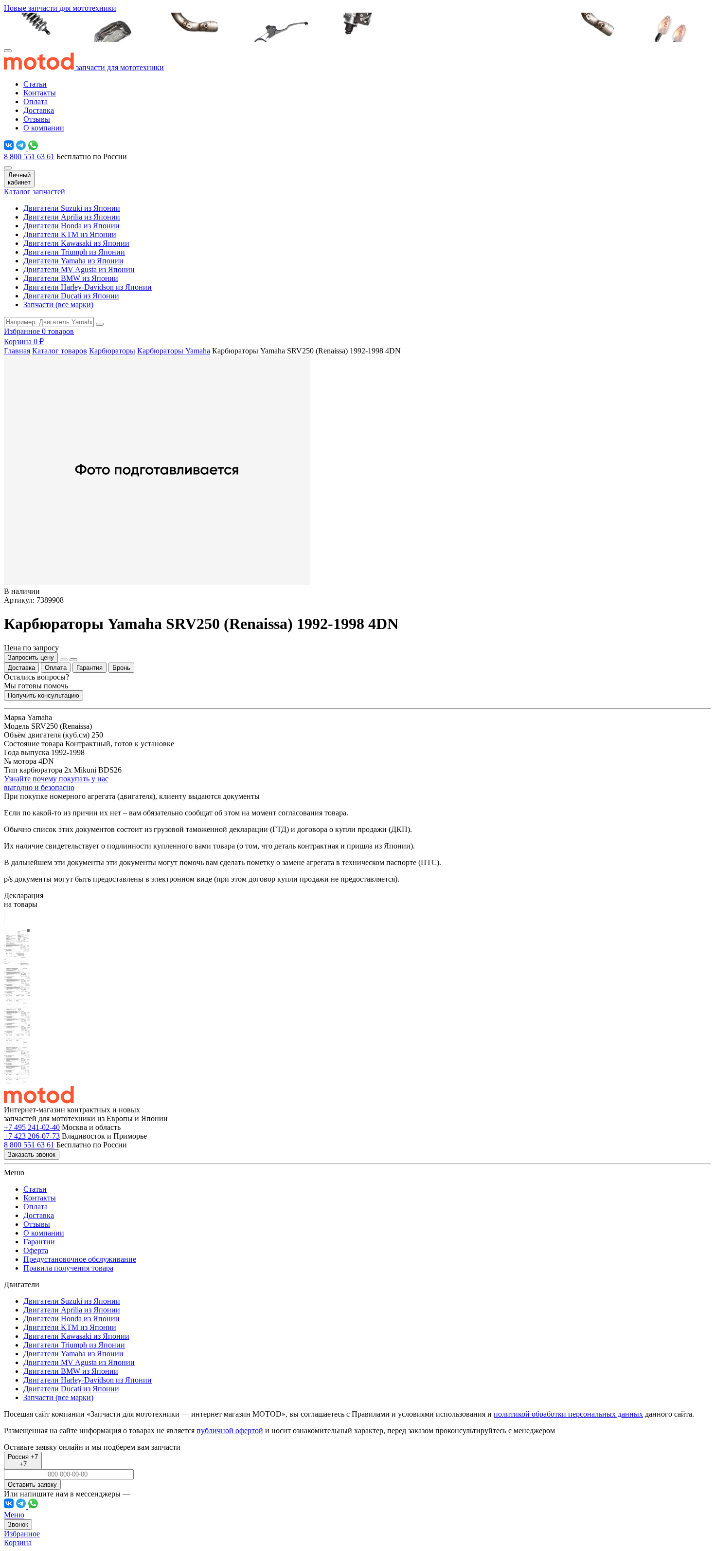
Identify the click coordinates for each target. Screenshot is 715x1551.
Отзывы (36, 119)
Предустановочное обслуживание (79, 1259)
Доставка (38, 110)
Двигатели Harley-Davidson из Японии (87, 287)
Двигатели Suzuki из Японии (71, 208)
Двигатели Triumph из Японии (74, 252)
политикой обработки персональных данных (568, 1414)
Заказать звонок (31, 1154)
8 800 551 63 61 (29, 156)
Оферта (35, 1250)
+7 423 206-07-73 (32, 1136)
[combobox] (23, 1460)
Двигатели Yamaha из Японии (73, 261)
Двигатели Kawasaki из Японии (76, 243)
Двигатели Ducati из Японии (71, 296)
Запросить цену (31, 657)
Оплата (35, 101)
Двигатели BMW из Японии (70, 278)
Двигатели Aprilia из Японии (71, 217)
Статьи (35, 84)
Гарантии (39, 1241)
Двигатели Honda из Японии (71, 226)
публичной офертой (230, 1430)
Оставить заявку (32, 1484)
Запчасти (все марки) (58, 304)
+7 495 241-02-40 (32, 1127)
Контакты (39, 93)
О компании (43, 128)
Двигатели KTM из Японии (69, 234)
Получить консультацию (43, 695)
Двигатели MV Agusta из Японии (79, 269)
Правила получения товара (68, 1268)
